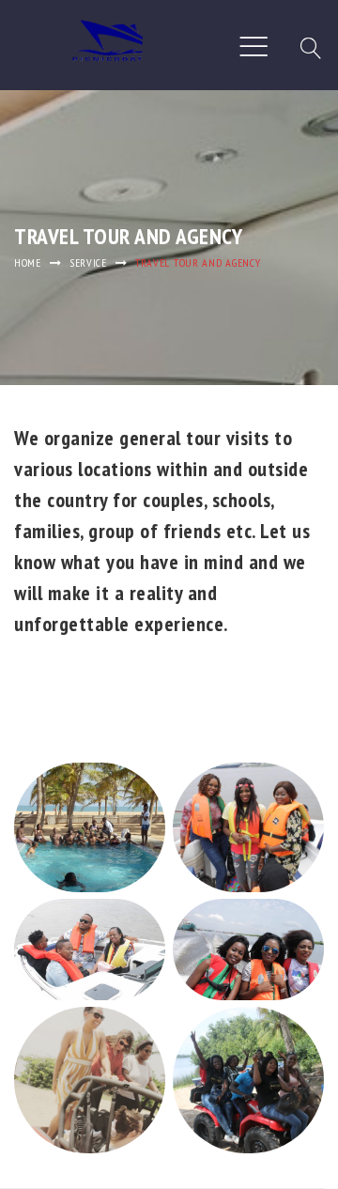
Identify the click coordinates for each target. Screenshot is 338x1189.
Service (88, 262)
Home (27, 262)
